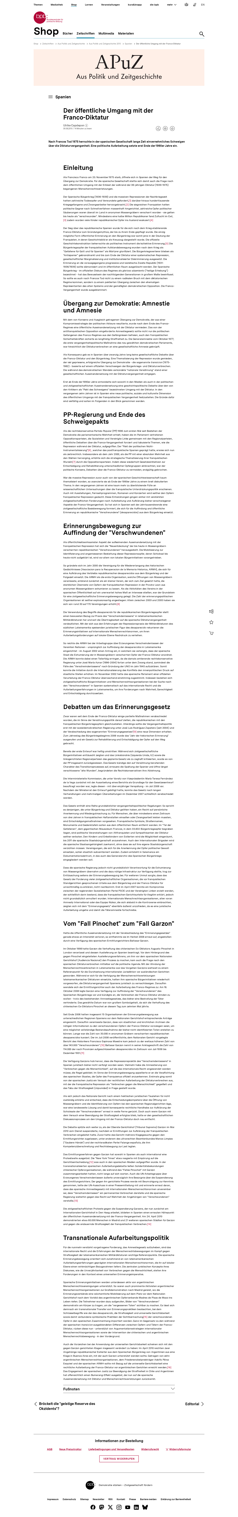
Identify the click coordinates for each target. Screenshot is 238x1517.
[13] (76, 1200)
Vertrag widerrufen (119, 1458)
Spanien (128, 44)
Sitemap (84, 1499)
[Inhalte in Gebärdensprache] (194, 5)
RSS (110, 1499)
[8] (118, 604)
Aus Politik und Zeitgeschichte (71, 44)
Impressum (53, 1499)
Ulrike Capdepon (75, 125)
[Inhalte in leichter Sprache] (186, 5)
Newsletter (98, 1499)
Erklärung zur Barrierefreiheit (176, 1499)
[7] (73, 461)
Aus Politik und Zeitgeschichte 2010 (105, 44)
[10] (103, 1045)
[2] (127, 204)
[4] (151, 220)
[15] (145, 1316)
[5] (166, 243)
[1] (130, 200)
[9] (134, 731)
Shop (36, 44)
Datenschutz (69, 1499)
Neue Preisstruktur (70, 1449)
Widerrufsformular (180, 1449)
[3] (64, 220)
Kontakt (121, 1499)
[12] (91, 1162)
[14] (149, 1224)
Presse (132, 1499)
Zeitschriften (48, 44)
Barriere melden (148, 1499)
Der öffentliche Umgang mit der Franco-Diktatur (158, 44)
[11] (82, 1053)
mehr (171, 4)
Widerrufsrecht (150, 1449)
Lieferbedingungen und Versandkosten (111, 1449)
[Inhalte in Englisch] (202, 5)
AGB (49, 1449)
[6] (89, 450)
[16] (169, 1367)
